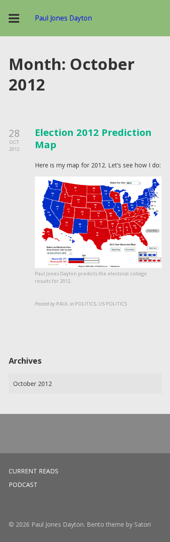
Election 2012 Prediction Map (93, 138)
